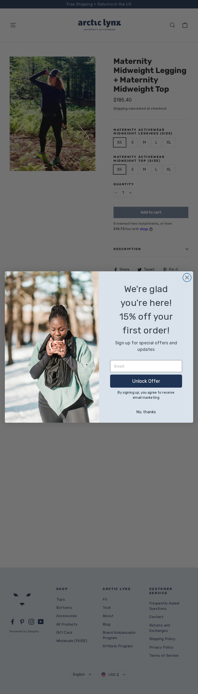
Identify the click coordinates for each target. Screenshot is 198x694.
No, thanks (146, 412)
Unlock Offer (146, 381)
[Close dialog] (187, 277)
